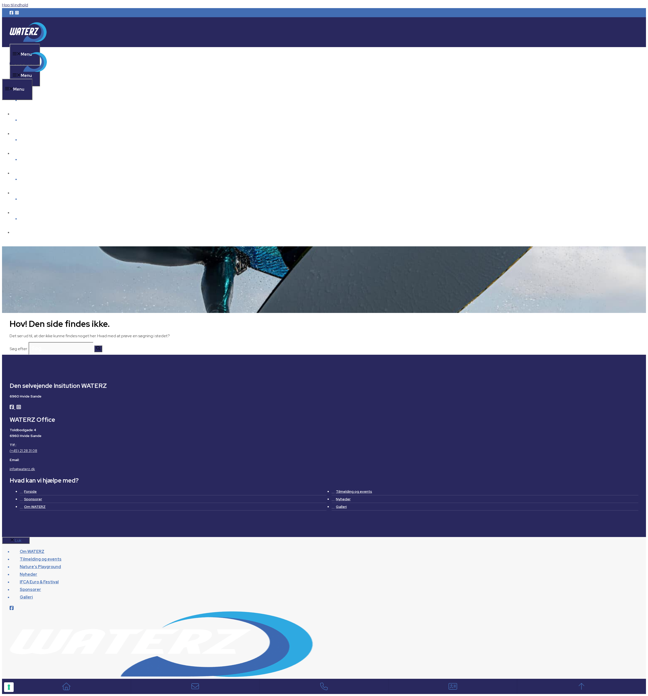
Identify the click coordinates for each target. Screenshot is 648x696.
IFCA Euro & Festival (39, 192)
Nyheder (28, 173)
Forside (30, 491)
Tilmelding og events (41, 133)
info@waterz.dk (22, 469)
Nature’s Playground (40, 153)
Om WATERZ (32, 100)
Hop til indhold (15, 5)
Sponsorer (30, 212)
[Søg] (98, 348)
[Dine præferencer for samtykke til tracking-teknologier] (9, 687)
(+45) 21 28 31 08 (23, 450)
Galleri (26, 232)
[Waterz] (29, 75)
